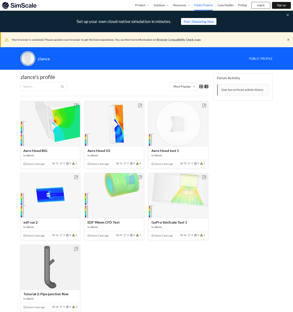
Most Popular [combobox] (182, 86)
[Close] (288, 39)
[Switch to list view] (206, 86)
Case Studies (225, 5)
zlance (30, 155)
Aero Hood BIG (35, 150)
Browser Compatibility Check (175, 39)
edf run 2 (30, 222)
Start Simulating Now (199, 21)
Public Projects (203, 5)
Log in (260, 5)
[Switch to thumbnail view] (201, 86)
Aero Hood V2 (99, 150)
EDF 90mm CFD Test (104, 222)
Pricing (242, 5)
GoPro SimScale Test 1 (169, 222)
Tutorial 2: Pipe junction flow (46, 294)
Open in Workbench (76, 105)
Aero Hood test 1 (165, 150)
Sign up (281, 5)
